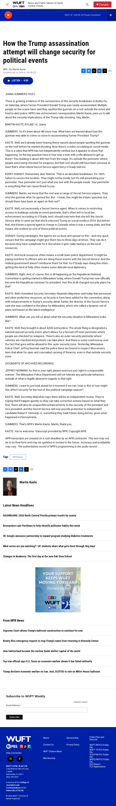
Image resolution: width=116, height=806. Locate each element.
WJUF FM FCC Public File (99, 756)
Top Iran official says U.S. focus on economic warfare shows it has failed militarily (47, 661)
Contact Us (48, 745)
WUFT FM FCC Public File (99, 746)
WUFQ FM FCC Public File (99, 760)
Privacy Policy (72, 745)
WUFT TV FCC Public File (99, 751)
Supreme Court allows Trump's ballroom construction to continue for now (43, 630)
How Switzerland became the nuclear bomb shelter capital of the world (41, 651)
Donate (103, 4)
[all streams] (111, 15)
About (46, 738)
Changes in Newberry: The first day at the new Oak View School (37, 556)
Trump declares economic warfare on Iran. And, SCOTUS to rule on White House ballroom (51, 671)
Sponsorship (72, 738)
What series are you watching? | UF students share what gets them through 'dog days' (49, 546)
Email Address (13, 705)
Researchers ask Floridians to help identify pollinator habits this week (41, 525)
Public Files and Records (97, 738)
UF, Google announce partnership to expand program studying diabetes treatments (48, 535)
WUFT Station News (52, 751)
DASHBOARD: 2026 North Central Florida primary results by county (39, 515)
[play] (8, 15)
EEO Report (95, 764)
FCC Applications (98, 767)
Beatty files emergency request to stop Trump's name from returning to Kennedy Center (51, 640)
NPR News (18, 457)
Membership (49, 758)
